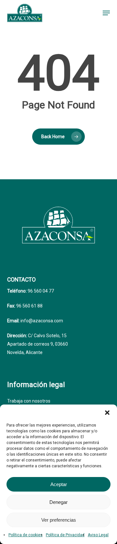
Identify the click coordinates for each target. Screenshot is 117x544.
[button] (107, 412)
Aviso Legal (98, 535)
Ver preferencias (58, 520)
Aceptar (58, 484)
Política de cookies (25, 535)
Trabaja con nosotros (28, 401)
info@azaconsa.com (41, 320)
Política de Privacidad (65, 535)
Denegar (58, 502)
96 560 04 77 (40, 291)
